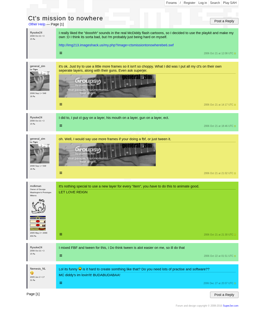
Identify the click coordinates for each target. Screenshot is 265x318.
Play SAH (230, 2)
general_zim (37, 66)
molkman (35, 185)
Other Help (37, 24)
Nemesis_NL (38, 268)
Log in (202, 2)
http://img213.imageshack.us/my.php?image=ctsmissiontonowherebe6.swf (116, 45)
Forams (171, 2)
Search (215, 2)
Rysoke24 (36, 32)
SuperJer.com (230, 305)
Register (189, 2)
